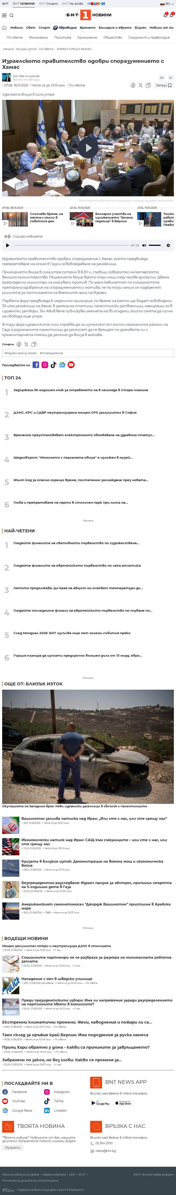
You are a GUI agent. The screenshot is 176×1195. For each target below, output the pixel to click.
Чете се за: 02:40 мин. (38, 1039)
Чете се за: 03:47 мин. (38, 1027)
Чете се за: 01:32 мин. (38, 950)
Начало (8, 49)
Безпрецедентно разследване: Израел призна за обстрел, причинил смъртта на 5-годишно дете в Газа (96, 885)
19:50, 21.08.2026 (13, 1027)
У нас (58, 950)
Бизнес (140, 28)
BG (168, 4)
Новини (16, 28)
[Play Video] (88, 148)
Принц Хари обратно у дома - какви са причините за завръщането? (76, 1047)
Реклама (88, 520)
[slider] (70, 245)
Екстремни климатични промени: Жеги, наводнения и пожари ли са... (77, 1022)
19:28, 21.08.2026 (13, 1039)
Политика (62, 37)
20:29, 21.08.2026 (13, 1064)
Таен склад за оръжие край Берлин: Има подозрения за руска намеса (75, 1035)
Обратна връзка (54, 1174)
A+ (162, 78)
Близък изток (26, 49)
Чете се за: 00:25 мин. (70, 983)
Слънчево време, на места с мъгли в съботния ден (46, 217)
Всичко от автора (26, 79)
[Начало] (4, 27)
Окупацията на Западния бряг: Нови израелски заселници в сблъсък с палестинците (74, 806)
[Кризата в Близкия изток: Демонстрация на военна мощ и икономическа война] (10, 868)
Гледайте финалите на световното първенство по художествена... (76, 543)
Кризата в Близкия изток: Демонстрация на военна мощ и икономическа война (92, 863)
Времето (88, 28)
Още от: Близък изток (33, 683)
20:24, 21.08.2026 (33, 1008)
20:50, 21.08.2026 (13, 1052)
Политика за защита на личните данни (30, 1180)
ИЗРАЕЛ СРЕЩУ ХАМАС (74, 49)
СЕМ (72, 1174)
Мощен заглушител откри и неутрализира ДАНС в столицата (56, 946)
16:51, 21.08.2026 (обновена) (38, 983)
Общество (113, 37)
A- (171, 78)
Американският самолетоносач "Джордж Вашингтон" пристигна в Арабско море (96, 906)
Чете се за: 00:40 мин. (39, 1052)
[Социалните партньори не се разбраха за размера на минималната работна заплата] (10, 964)
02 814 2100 (104, 1143)
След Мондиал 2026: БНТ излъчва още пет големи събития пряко (72, 633)
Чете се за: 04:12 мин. (58, 1008)
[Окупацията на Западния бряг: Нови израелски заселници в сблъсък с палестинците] (88, 747)
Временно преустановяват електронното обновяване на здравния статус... (84, 435)
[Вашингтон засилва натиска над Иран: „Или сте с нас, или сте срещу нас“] (10, 825)
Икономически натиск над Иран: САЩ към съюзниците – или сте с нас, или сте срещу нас (94, 842)
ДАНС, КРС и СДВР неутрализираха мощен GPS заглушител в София (75, 412)
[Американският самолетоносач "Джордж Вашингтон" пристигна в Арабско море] (10, 911)
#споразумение (51, 353)
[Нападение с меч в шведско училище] (10, 985)
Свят (30, 28)
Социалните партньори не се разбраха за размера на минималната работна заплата (96, 959)
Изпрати (12, 1148)
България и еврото (115, 28)
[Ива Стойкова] (7, 77)
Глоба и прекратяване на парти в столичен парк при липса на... (71, 502)
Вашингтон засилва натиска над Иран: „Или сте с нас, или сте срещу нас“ (94, 819)
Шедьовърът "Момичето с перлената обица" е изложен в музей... (73, 457)
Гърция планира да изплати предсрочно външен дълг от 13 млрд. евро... (78, 655)
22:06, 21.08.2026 (13, 950)
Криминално (87, 37)
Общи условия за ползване (20, 1174)
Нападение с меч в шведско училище (56, 979)
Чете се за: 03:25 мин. (58, 966)
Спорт (44, 28)
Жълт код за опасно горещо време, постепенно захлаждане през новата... (81, 480)
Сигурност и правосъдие (149, 37)
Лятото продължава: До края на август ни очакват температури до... (78, 588)
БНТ (5, 4)
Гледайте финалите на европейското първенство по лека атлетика (77, 565)
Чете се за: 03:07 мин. (39, 1064)
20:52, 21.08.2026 (33, 966)
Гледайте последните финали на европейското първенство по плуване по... (83, 610)
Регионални (38, 37)
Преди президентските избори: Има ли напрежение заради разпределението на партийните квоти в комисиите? (96, 1002)
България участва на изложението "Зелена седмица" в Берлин (114, 217)
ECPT (82, 1174)
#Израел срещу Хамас (21, 353)
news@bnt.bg (106, 1151)
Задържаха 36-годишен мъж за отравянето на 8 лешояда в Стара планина (81, 390)
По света (15, 37)
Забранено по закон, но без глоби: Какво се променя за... (62, 1060)
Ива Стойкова (29, 76)
